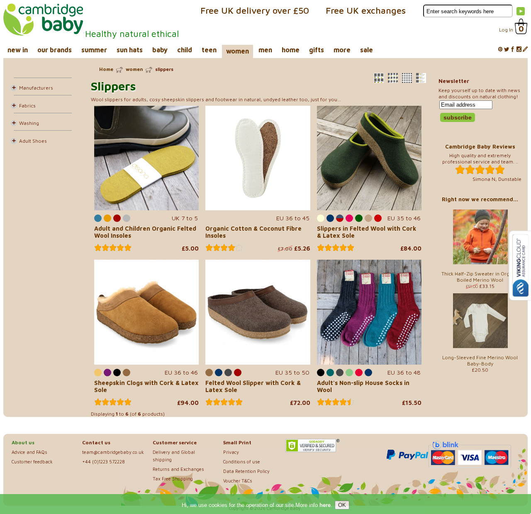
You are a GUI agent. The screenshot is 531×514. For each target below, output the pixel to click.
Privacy (231, 452)
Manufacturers (36, 88)
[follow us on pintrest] (500, 49)
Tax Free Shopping (173, 478)
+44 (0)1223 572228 (103, 461)
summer (94, 50)
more (342, 50)
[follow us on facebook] (512, 49)
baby (160, 50)
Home (106, 69)
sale (366, 50)
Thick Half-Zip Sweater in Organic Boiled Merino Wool (480, 276)
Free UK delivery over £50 (254, 10)
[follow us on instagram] (518, 49)
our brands (54, 50)
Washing (29, 123)
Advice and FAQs (29, 452)
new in (17, 50)
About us (23, 442)
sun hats (130, 50)
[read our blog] (525, 49)
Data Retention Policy (246, 471)
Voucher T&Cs (237, 480)
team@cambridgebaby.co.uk (113, 452)
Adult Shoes (33, 141)
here (325, 505)
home (291, 50)
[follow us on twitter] (506, 49)
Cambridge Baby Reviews (480, 146)
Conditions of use (241, 461)
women (237, 51)
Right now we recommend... (480, 199)
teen (209, 50)
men (265, 50)
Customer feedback (32, 461)
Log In (506, 30)
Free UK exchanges (366, 10)
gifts (316, 50)
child (184, 50)
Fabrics (27, 105)
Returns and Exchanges (178, 469)
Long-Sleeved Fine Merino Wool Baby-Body (480, 360)
